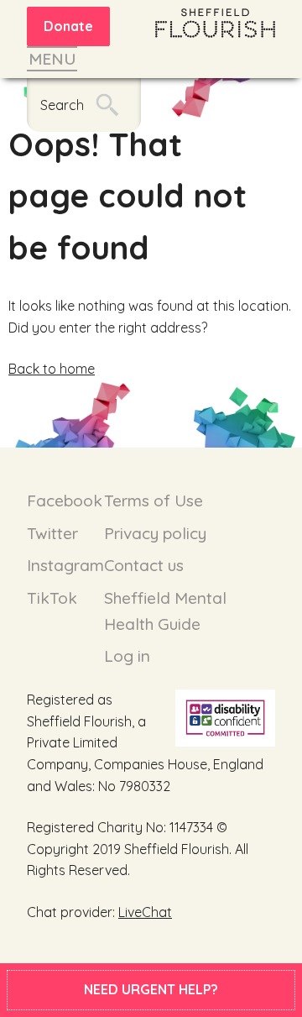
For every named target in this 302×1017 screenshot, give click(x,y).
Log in (127, 656)
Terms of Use (153, 500)
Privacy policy (155, 533)
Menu (52, 59)
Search (62, 105)
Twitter (52, 533)
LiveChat (145, 912)
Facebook (64, 500)
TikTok (52, 598)
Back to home (51, 368)
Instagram (65, 565)
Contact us (144, 565)
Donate (68, 26)
